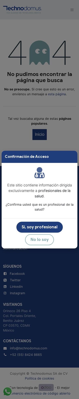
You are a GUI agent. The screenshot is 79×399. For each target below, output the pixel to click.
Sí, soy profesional (40, 227)
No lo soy (39, 239)
